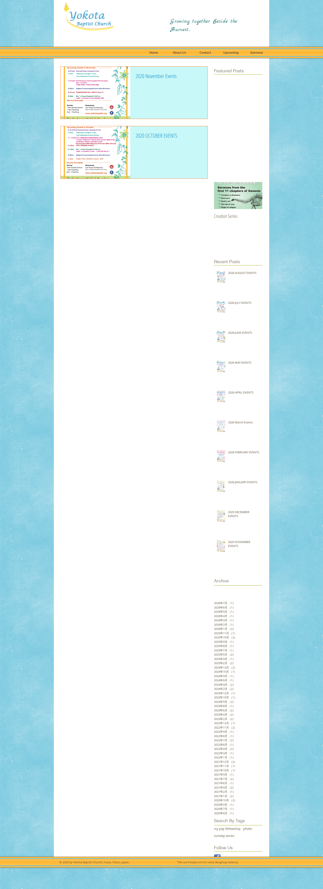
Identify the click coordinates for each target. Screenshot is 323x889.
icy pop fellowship (227, 829)
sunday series (224, 836)
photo (247, 829)
